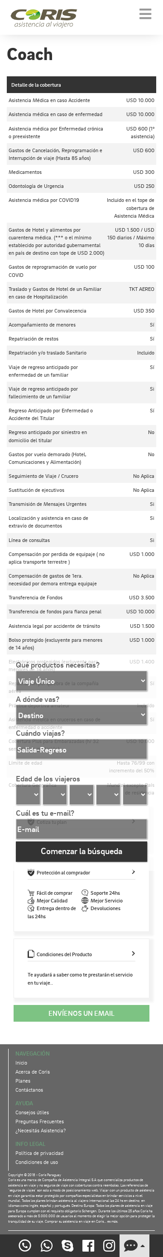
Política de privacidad (39, 1153)
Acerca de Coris (32, 1071)
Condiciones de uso (36, 1162)
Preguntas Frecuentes (39, 1121)
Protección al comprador (63, 872)
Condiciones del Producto (64, 954)
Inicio (21, 1062)
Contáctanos (29, 1089)
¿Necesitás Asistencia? (40, 1130)
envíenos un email (81, 1013)
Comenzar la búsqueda (81, 850)
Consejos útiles (32, 1112)
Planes (22, 1080)
